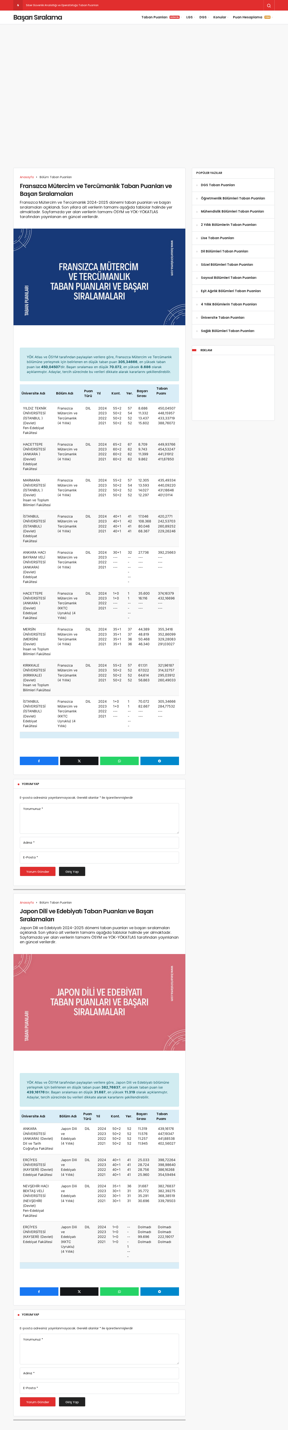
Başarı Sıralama (37, 17)
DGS (203, 17)
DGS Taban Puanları (218, 185)
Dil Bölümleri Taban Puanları (224, 251)
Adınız (29, 842)
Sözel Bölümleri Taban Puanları (227, 264)
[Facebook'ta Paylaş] (39, 761)
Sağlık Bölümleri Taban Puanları (227, 331)
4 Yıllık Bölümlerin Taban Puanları (229, 304)
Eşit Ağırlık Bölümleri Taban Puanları (231, 291)
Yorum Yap (30, 784)
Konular (219, 17)
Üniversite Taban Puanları (222, 317)
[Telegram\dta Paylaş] (159, 761)
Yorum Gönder (37, 871)
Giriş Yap (72, 871)
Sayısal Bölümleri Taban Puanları (228, 278)
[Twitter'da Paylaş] (79, 761)
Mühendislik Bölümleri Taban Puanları (232, 211)
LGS (189, 17)
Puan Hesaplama (251, 17)
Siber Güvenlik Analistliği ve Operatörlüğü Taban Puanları (62, 5)
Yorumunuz (33, 808)
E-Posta (30, 857)
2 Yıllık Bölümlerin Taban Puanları (228, 225)
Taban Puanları (160, 17)
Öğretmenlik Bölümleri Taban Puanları (233, 198)
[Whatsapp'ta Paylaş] (119, 761)
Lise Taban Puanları (217, 238)
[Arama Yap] (269, 6)
